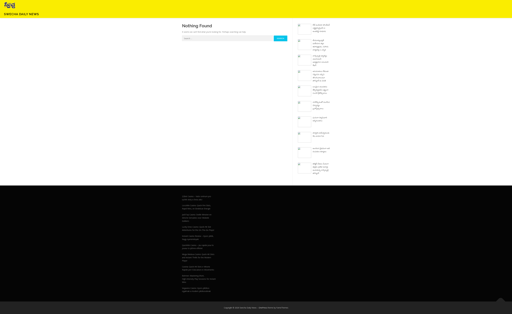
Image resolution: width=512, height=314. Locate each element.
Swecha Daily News (21, 14)
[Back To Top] (500, 301)
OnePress (263, 307)
